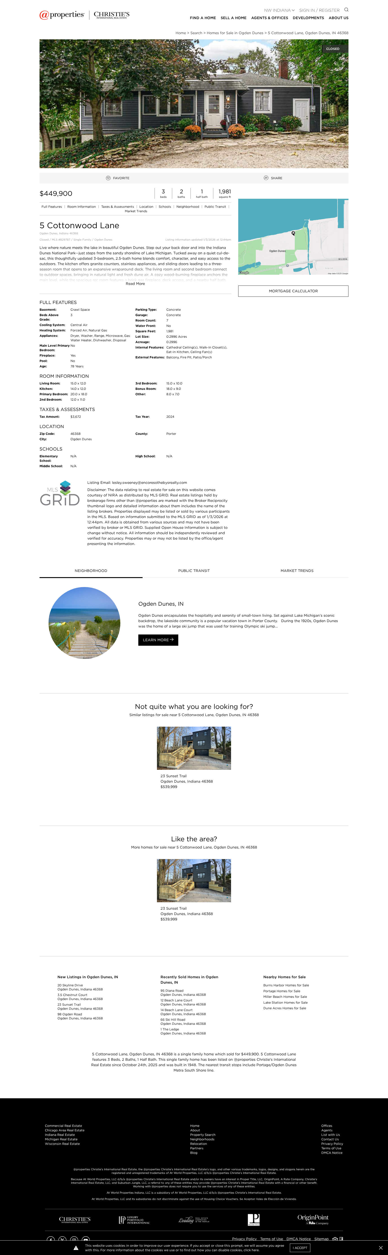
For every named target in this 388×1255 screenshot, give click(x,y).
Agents (327, 1130)
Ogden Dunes (103, 239)
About (195, 1130)
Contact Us (330, 1139)
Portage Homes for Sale (281, 991)
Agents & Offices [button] (269, 18)
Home (194, 1126)
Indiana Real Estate (60, 1135)
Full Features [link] (52, 206)
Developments (308, 18)
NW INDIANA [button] (277, 10)
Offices (326, 1126)
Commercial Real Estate (63, 1126)
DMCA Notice (331, 1153)
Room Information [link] (82, 206)
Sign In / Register (319, 10)
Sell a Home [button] (234, 18)
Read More (135, 283)
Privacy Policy (332, 1144)
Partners (196, 1148)
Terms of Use (331, 1148)
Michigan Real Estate (61, 1139)
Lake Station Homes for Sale (285, 1002)
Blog (193, 1153)
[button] (293, 237)
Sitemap (321, 1239)
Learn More (156, 640)
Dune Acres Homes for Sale (284, 1008)
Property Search (203, 1135)
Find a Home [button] (203, 18)
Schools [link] (165, 206)
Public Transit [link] (216, 206)
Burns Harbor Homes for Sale (286, 985)
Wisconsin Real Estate (62, 1144)
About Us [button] (338, 18)
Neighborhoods (202, 1139)
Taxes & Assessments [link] (118, 206)
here (255, 1250)
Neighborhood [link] (188, 206)
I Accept (300, 1248)
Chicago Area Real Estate (64, 1130)
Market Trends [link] (136, 211)
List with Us (330, 1135)
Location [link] (146, 206)
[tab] (91, 571)
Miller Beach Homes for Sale (285, 996)
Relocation (198, 1144)
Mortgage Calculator (293, 291)
